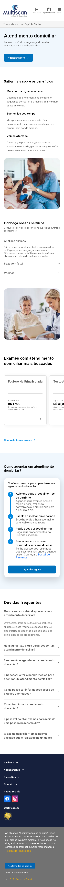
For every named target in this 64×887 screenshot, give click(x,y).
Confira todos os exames (18, 440)
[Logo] (15, 10)
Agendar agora (16, 57)
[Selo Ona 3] (8, 816)
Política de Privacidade (18, 850)
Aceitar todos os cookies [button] (20, 866)
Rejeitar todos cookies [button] (17, 872)
